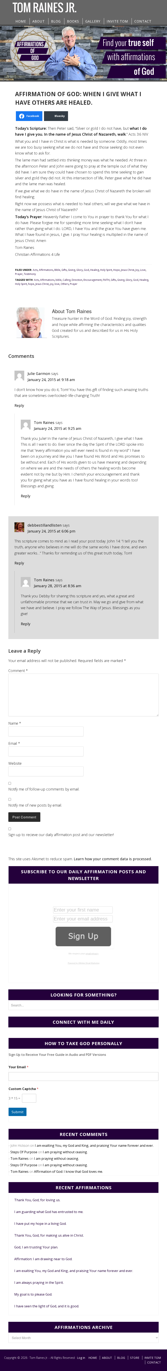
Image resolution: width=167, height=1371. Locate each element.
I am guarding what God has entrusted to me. (48, 1212)
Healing (94, 270)
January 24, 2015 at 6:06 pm (51, 531)
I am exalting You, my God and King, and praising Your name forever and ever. (94, 1145)
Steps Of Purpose (23, 1152)
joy (51, 284)
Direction (77, 280)
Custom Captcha (23, 1089)
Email (14, 743)
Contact (154, 1362)
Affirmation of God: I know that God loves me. (68, 1171)
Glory (79, 270)
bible (59, 280)
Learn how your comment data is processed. (113, 858)
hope (31, 284)
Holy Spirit (106, 270)
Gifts (64, 270)
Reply (19, 405)
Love (143, 270)
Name (14, 723)
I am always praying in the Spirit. (39, 1282)
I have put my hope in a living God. (40, 1223)
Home (92, 1358)
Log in (81, 1358)
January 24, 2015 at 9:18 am (51, 379)
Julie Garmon (38, 373)
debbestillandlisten (44, 525)
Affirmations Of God (45, 7)
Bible (57, 270)
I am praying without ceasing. (65, 1152)
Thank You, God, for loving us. (37, 1200)
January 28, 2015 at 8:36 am (57, 585)
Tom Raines (44, 422)
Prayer (19, 274)
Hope (116, 270)
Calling (66, 280)
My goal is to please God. (33, 1294)
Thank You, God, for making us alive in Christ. (49, 1235)
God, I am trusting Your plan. (36, 1247)
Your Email (19, 1067)
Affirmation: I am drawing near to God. (43, 1259)
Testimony (30, 274)
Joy (137, 270)
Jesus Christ (127, 270)
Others (65, 284)
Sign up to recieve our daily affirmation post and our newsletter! (61, 834)
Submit (17, 1112)
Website (15, 763)
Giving (71, 270)
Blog (121, 1358)
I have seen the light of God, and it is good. (46, 1306)
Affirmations (46, 270)
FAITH (106, 280)
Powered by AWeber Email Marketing (83, 963)
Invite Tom (152, 1358)
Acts (35, 270)
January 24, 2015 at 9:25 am (57, 428)
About (107, 1358)
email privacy (92, 953)
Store (134, 1358)
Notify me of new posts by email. (35, 805)
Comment (18, 670)
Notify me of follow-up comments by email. (43, 789)
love (57, 284)
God (86, 270)
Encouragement (93, 280)
